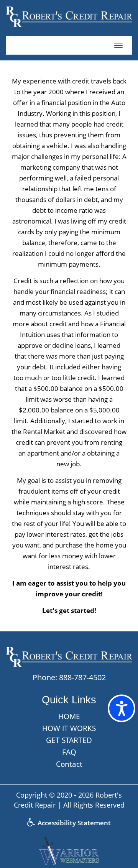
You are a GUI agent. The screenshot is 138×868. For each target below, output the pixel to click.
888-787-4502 (82, 677)
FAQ (69, 752)
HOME (69, 716)
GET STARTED (69, 740)
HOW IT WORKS (69, 728)
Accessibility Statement (73, 822)
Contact (69, 764)
